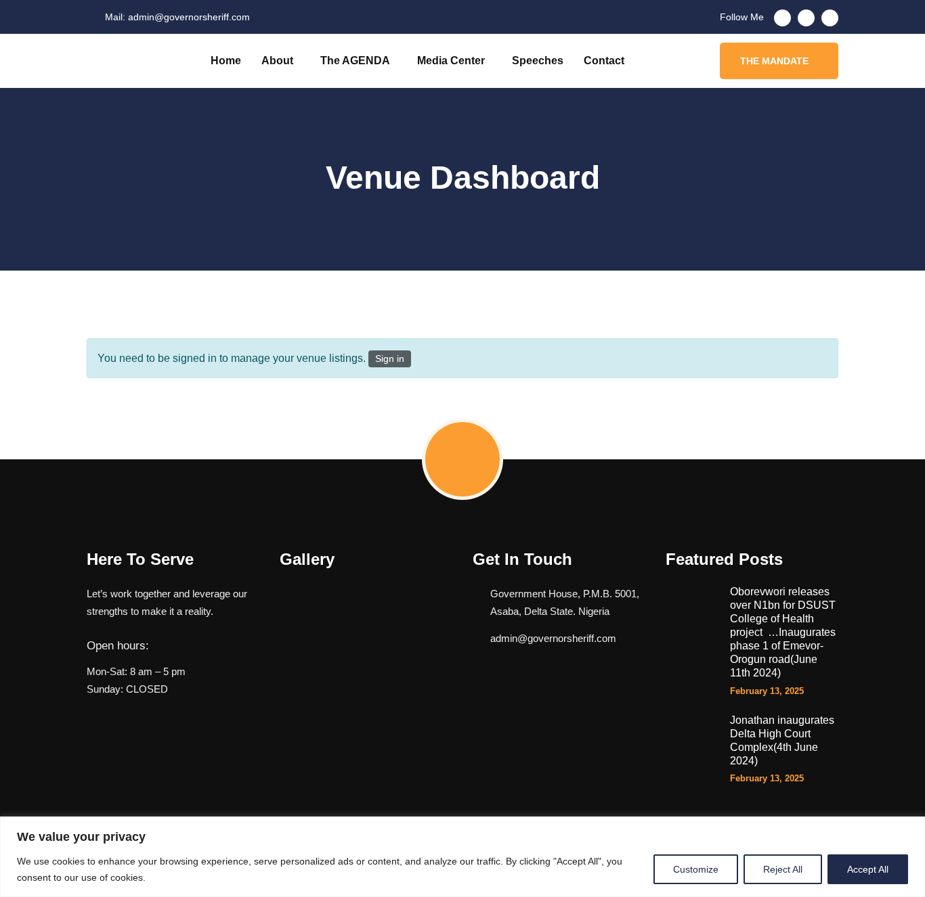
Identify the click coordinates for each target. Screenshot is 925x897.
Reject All (782, 869)
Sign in (389, 358)
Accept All (867, 869)
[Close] (911, 828)
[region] (462, 856)
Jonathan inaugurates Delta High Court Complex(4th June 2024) (782, 740)
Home (226, 60)
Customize (695, 869)
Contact (604, 60)
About (277, 60)
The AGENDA (355, 60)
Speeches (537, 60)
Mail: (177, 17)
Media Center (451, 60)
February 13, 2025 (767, 691)
